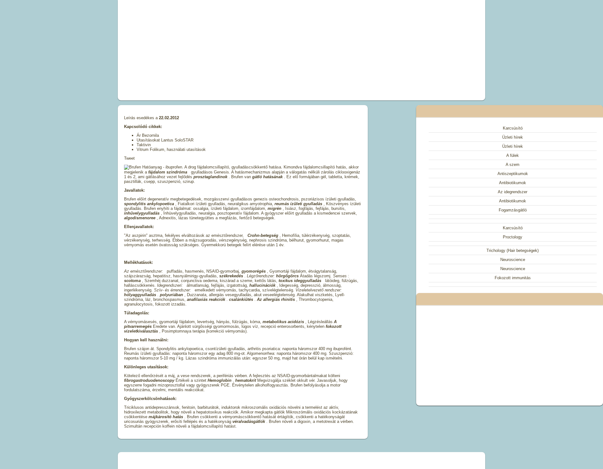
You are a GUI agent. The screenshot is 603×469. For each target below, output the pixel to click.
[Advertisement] (230, 50)
